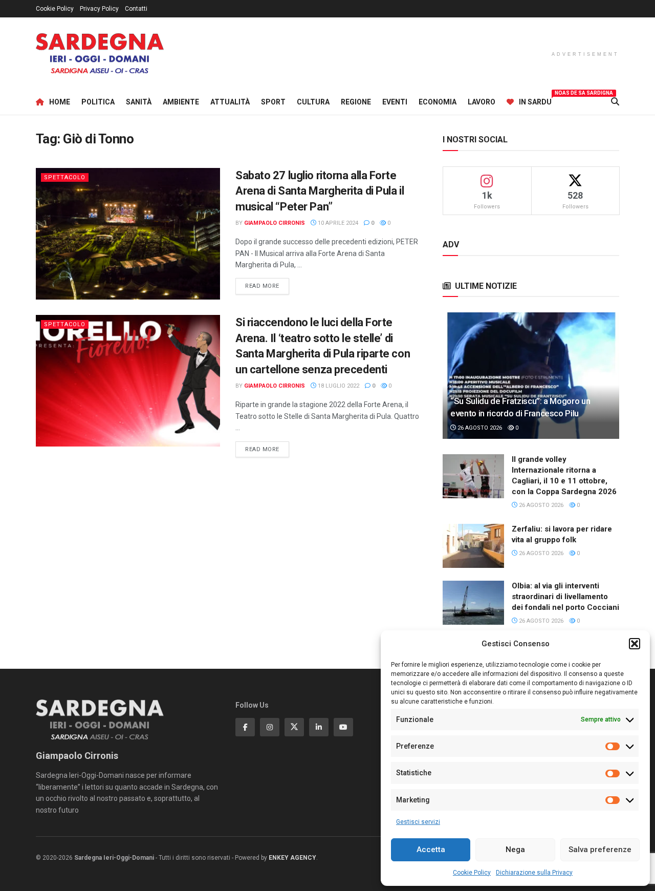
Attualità (230, 102)
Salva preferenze (600, 849)
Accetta (431, 849)
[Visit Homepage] (100, 53)
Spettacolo (64, 177)
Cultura (313, 102)
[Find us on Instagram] (269, 727)
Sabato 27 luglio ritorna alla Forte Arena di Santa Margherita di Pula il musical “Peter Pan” (319, 191)
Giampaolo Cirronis (274, 223)
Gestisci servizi (418, 821)
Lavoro (481, 102)
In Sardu (535, 100)
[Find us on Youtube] (343, 727)
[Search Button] (615, 102)
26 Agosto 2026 (479, 428)
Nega (515, 849)
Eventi (394, 102)
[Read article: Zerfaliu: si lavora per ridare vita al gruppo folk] (473, 546)
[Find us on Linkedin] (319, 727)
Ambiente (181, 102)
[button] (634, 644)
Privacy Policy (99, 8)
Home (59, 102)
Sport (273, 102)
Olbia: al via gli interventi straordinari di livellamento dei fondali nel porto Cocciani (565, 596)
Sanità (138, 102)
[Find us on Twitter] (294, 727)
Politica (98, 102)
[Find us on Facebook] (245, 727)
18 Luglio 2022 (337, 386)
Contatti (136, 8)
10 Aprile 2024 (337, 223)
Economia (437, 102)
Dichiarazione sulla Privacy (534, 872)
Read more (267, 285)
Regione (356, 102)
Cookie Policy (472, 872)
